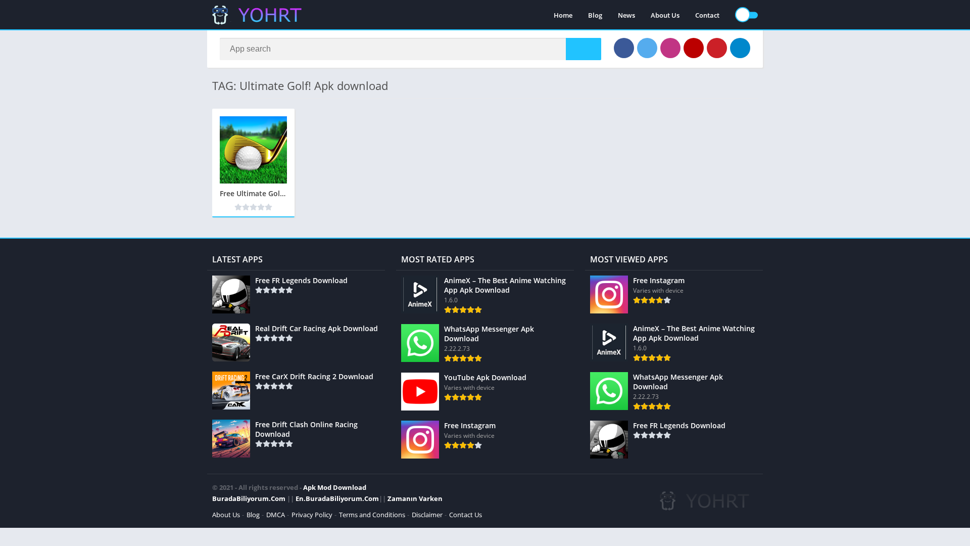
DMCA (275, 514)
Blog (595, 15)
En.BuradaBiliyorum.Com (337, 498)
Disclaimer (427, 514)
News (626, 15)
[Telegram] (740, 48)
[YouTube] (694, 48)
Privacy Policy (312, 514)
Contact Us (465, 514)
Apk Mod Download (334, 487)
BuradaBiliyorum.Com (248, 498)
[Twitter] (647, 48)
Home (563, 15)
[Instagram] (670, 48)
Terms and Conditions (372, 514)
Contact (707, 15)
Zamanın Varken (415, 498)
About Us (665, 15)
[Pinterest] (717, 48)
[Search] (583, 49)
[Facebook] (624, 48)
